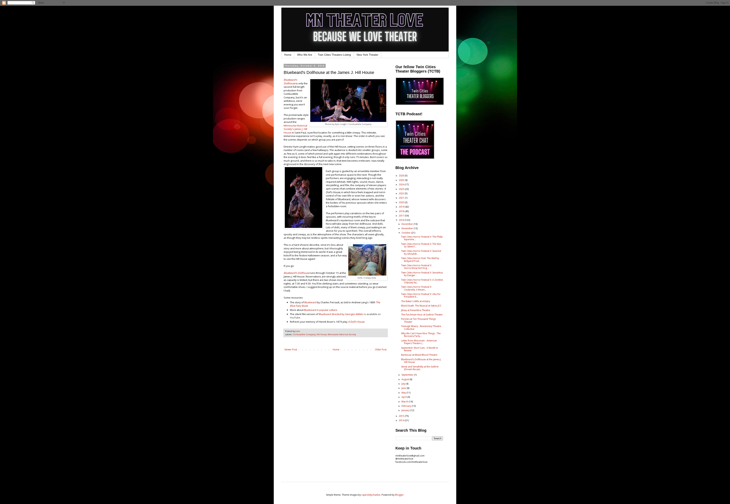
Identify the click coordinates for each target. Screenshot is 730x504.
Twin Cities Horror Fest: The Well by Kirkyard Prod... (420, 259)
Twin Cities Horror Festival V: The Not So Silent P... (421, 245)
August (405, 379)
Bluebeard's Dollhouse (290, 81)
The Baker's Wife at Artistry (415, 301)
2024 (402, 184)
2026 (402, 175)
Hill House (322, 334)
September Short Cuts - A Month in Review (419, 349)
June (404, 388)
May (404, 392)
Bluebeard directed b (331, 314)
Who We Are (304, 54)
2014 (402, 420)
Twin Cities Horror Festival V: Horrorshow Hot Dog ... (416, 267)
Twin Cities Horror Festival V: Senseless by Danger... (422, 274)
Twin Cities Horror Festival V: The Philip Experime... (422, 238)
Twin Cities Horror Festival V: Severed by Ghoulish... (421, 252)
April (404, 397)
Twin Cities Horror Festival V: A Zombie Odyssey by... (422, 281)
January (406, 410)
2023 (402, 189)
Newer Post (291, 349)
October (406, 232)
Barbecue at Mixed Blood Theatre (419, 354)
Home (287, 54)
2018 (402, 211)
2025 (402, 180)
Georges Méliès (354, 314)
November (408, 228)
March (405, 401)
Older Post (380, 349)
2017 (402, 215)
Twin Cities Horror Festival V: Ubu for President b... (421, 295)
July (404, 383)
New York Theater (367, 54)
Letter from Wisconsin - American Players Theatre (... (419, 342)
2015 (402, 416)
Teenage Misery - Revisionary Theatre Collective (421, 327)
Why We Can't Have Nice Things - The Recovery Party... (421, 335)
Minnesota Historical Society (342, 334)
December (407, 224)
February (407, 406)
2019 (402, 206)
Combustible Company (304, 334)
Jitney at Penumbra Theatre (415, 310)
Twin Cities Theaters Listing (334, 54)
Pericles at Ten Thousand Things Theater (418, 320)
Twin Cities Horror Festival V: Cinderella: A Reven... (416, 288)
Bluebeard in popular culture (320, 310)
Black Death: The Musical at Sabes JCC (421, 305)
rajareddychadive (370, 494)
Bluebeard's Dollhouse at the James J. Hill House (421, 361)
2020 (402, 202)
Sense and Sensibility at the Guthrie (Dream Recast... (420, 368)
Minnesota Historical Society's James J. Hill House (295, 129)
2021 (402, 197)
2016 (402, 220)
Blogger (399, 494)
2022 (402, 193)
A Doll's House (356, 321)
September (408, 374)
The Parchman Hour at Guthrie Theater (422, 314)
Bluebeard (310, 302)
